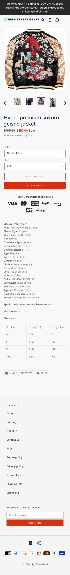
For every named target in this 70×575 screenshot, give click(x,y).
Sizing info (13, 492)
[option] (17, 101)
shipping (28, 135)
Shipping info (14, 483)
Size (6, 160)
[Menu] (64, 19)
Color (7, 147)
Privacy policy (15, 466)
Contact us (13, 439)
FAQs (10, 448)
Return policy (14, 457)
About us (12, 430)
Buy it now (35, 185)
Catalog (11, 422)
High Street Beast (39, 564)
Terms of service (16, 475)
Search (11, 413)
